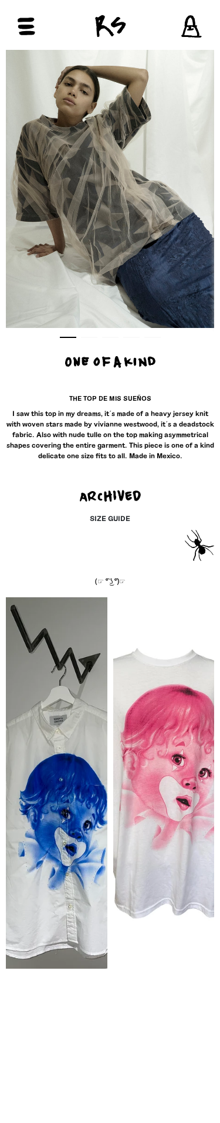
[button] (48, 26)
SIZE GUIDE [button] (110, 518)
